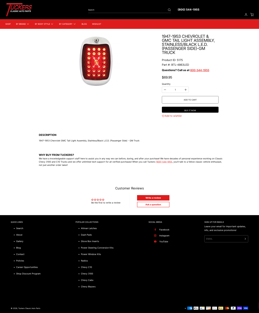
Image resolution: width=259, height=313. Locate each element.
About (19, 234)
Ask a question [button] (153, 204)
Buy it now (190, 110)
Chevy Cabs (87, 280)
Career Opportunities (27, 267)
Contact (20, 254)
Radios (84, 260)
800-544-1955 (199, 70)
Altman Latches (89, 228)
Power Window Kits (91, 254)
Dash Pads (86, 234)
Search (19, 228)
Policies (20, 260)
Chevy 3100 (87, 273)
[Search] (168, 10)
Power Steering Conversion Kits (97, 247)
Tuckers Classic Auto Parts (29, 308)
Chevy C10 (86, 267)
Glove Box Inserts (90, 241)
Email (209, 238)
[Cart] (251, 15)
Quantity (166, 84)
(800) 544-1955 (188, 9)
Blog (18, 247)
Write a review (153, 197)
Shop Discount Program (28, 273)
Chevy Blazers (88, 286)
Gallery (19, 241)
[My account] (245, 15)
